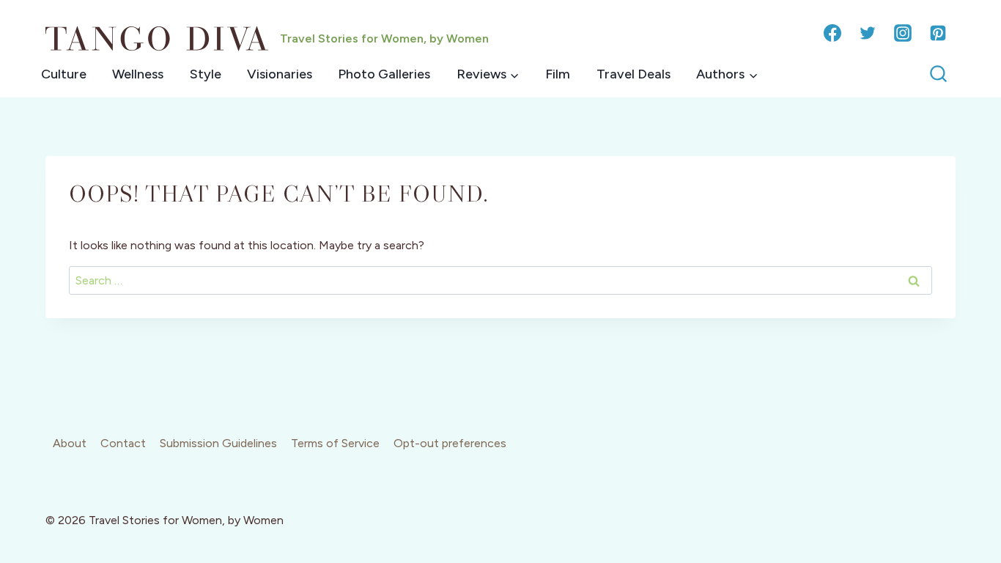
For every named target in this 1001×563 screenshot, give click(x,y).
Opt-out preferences (450, 443)
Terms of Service (335, 443)
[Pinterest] (938, 33)
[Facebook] (832, 33)
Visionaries (279, 74)
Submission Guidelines (218, 443)
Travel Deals (633, 74)
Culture (63, 74)
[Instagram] (902, 33)
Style (205, 74)
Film (557, 74)
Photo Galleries (384, 74)
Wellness (137, 74)
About (69, 443)
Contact (123, 443)
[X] (867, 33)
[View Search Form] (938, 74)
